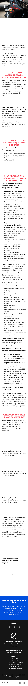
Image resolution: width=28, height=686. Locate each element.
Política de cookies (15, 669)
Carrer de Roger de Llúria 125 (14, 644)
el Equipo (15, 658)
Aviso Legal (15, 666)
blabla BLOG (15, 656)
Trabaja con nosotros (15, 664)
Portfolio (15, 660)
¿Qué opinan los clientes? (15, 662)
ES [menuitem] (20, 683)
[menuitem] (20, 683)
